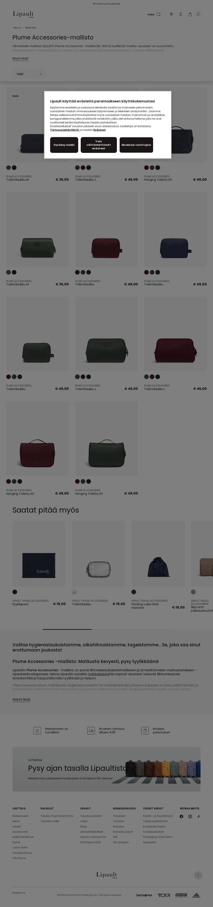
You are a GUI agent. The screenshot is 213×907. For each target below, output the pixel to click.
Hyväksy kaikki (64, 145)
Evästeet (99, 130)
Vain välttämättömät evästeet (99, 145)
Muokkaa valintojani (136, 145)
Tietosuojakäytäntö (64, 130)
